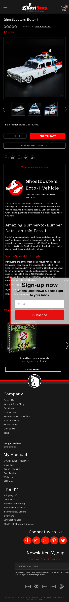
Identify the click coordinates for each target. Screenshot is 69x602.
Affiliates (8, 481)
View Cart (9, 465)
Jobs (6, 432)
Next (65, 109)
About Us (9, 400)
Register (23, 460)
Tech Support (11, 499)
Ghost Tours (10, 424)
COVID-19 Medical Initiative (19, 524)
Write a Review (43, 26)
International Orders (15, 511)
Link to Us (9, 428)
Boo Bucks (32, 124)
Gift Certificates (12, 519)
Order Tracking (12, 469)
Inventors (9, 515)
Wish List (9, 477)
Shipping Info (11, 495)
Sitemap (38, 599)
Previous (3, 109)
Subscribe (39, 315)
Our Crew (9, 408)
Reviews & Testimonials (17, 416)
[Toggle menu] (10, 8)
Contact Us (10, 412)
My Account (10, 460)
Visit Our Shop (12, 420)
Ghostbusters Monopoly (34, 358)
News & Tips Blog (14, 404)
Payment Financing (14, 503)
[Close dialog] (66, 280)
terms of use (50, 597)
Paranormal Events (14, 507)
